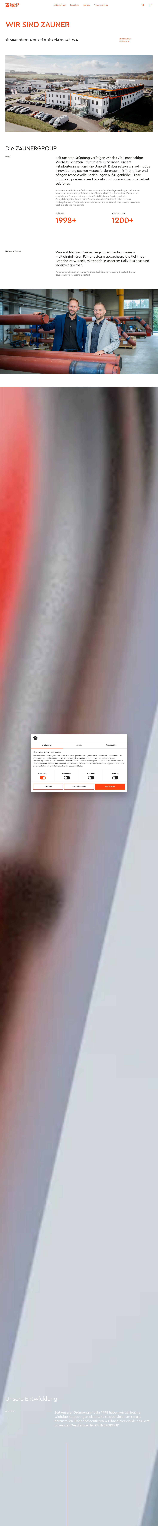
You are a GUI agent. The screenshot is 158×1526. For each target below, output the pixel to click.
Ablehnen (48, 786)
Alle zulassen (110, 786)
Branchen (74, 5)
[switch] (67, 777)
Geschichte (124, 41)
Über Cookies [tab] (111, 745)
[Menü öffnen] (150, 5)
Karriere (86, 5)
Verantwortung (101, 5)
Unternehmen (60, 5)
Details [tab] (79, 745)
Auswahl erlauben (79, 786)
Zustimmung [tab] (46, 745)
